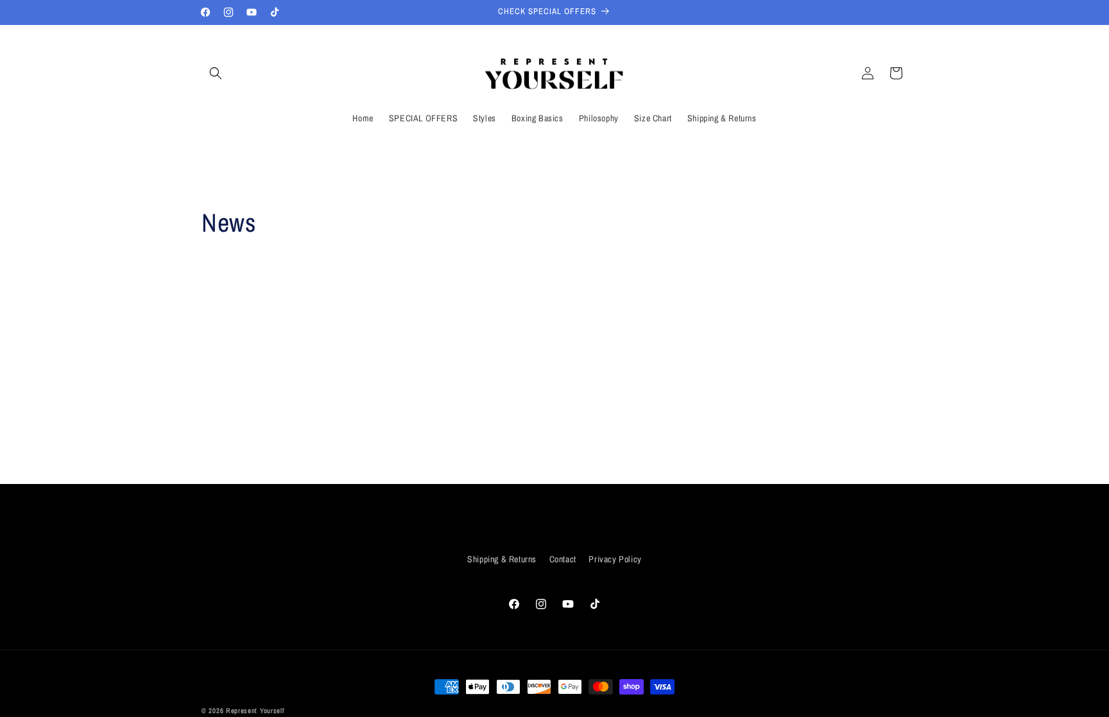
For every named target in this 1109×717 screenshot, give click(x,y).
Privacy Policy (615, 559)
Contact (562, 559)
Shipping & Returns (502, 559)
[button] (216, 73)
